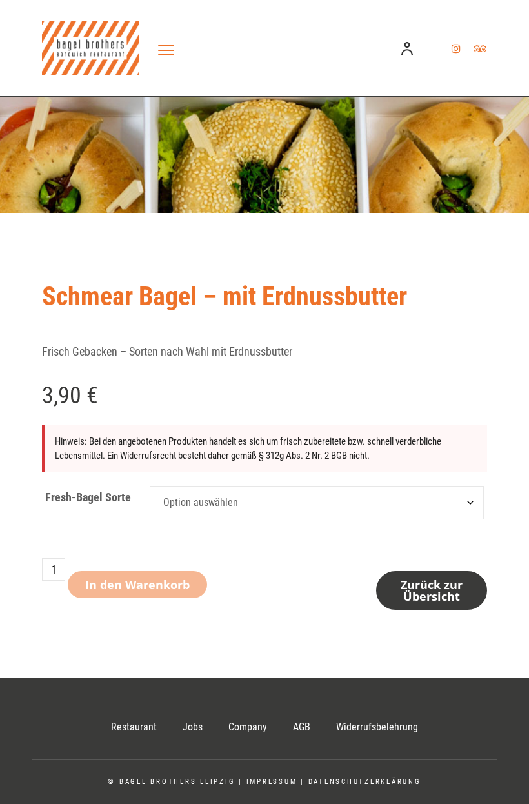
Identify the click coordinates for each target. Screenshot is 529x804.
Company (247, 727)
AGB (301, 727)
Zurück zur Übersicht (432, 590)
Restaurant (134, 727)
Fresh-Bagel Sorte (88, 497)
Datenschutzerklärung (364, 782)
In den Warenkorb (137, 584)
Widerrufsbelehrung (377, 727)
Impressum (271, 782)
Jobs (193, 727)
